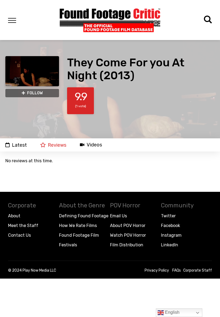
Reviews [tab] (57, 144)
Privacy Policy (157, 270)
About (14, 215)
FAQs (176, 270)
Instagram (171, 235)
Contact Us (19, 235)
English (171, 312)
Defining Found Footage (83, 215)
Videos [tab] (94, 144)
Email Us (118, 215)
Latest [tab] (19, 144)
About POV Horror (127, 225)
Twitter (168, 215)
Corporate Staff (197, 270)
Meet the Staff (23, 225)
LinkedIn (169, 244)
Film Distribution (126, 244)
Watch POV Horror (128, 235)
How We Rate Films (78, 225)
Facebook (170, 225)
